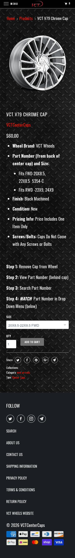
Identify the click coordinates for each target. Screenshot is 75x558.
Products (26, 18)
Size (8, 317)
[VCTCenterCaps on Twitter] (11, 419)
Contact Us (14, 454)
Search (11, 431)
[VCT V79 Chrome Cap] (37, 63)
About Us (12, 442)
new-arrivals (23, 372)
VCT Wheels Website (20, 513)
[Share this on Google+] (45, 360)
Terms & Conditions (20, 489)
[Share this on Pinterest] (35, 360)
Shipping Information (21, 466)
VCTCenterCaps (18, 125)
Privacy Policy (16, 478)
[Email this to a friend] (54, 360)
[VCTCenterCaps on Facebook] (21, 419)
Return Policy (16, 501)
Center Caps (18, 377)
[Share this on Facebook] (26, 360)
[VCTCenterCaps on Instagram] (32, 419)
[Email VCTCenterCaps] (43, 419)
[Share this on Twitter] (17, 360)
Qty (8, 336)
